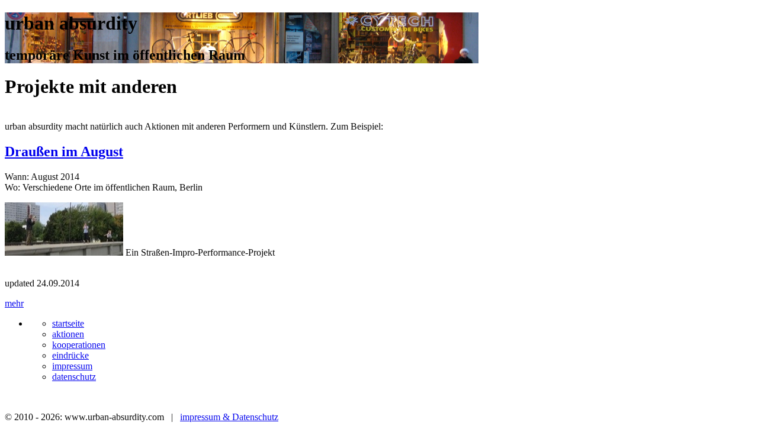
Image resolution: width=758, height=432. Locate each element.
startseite (68, 323)
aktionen (68, 334)
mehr (14, 303)
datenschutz (74, 377)
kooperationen (78, 345)
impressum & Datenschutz (229, 417)
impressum (72, 366)
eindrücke (70, 355)
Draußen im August (64, 151)
